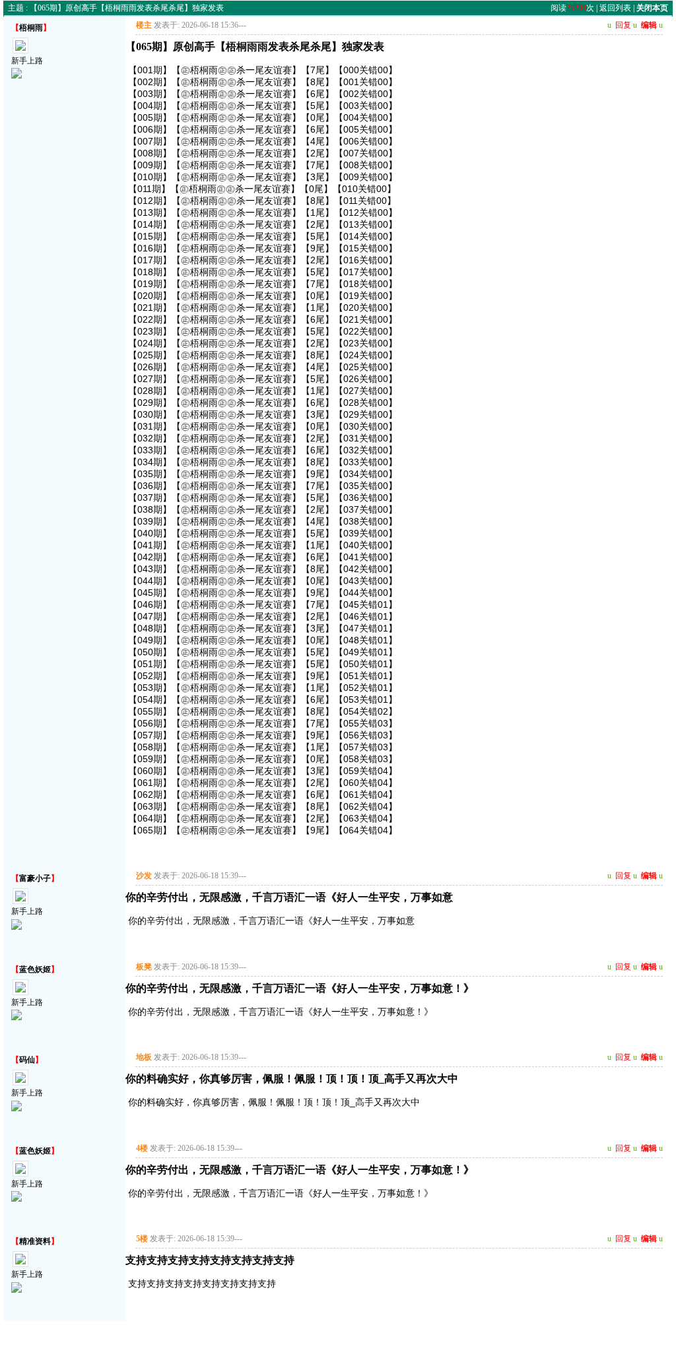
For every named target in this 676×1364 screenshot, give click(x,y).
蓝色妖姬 (35, 969)
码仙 (27, 1059)
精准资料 (35, 1241)
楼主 (144, 25)
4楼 (142, 1148)
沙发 (144, 875)
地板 (144, 1057)
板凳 (144, 966)
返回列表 (615, 8)
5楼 (142, 1238)
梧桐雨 (31, 27)
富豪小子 (35, 878)
